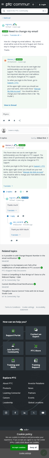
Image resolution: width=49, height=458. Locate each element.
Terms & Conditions (12, 307)
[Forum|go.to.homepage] (16, 4)
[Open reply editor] (24, 130)
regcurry (8, 24)
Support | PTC (13, 83)
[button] (2, 5)
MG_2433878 (18, 222)
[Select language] (33, 4)
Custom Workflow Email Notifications (17, 284)
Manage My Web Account (33, 172)
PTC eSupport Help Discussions (14, 270)
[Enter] (4, 10)
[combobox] (24, 10)
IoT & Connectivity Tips (11, 280)
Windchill (5, 261)
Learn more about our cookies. (27, 442)
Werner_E (11, 59)
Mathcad (7, 18)
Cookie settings (28, 307)
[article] (24, 169)
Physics (6, 114)
